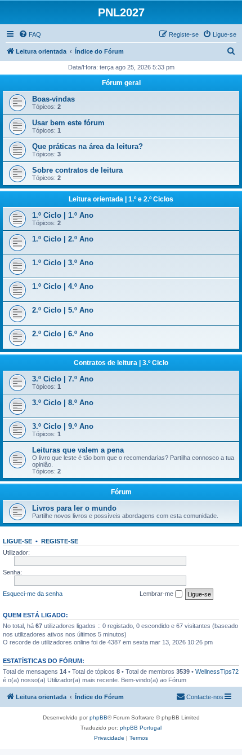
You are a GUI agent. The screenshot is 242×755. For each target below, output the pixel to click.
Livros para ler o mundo (74, 508)
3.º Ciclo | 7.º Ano (62, 379)
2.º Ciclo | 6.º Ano (62, 334)
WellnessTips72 (217, 671)
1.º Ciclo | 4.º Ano (62, 286)
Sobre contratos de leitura (77, 170)
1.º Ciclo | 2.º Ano (62, 239)
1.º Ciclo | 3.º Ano (62, 262)
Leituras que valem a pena (78, 450)
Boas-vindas (53, 99)
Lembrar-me (157, 593)
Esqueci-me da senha (32, 593)
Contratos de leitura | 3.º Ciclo (121, 363)
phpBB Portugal (141, 728)
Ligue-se (17, 541)
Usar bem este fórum (68, 122)
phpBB (98, 717)
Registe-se (59, 541)
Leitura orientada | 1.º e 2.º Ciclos (121, 199)
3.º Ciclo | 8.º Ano (62, 402)
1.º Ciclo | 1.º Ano (62, 215)
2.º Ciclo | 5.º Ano (62, 310)
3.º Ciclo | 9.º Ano (62, 426)
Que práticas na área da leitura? (87, 146)
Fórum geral (121, 83)
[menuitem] (30, 34)
